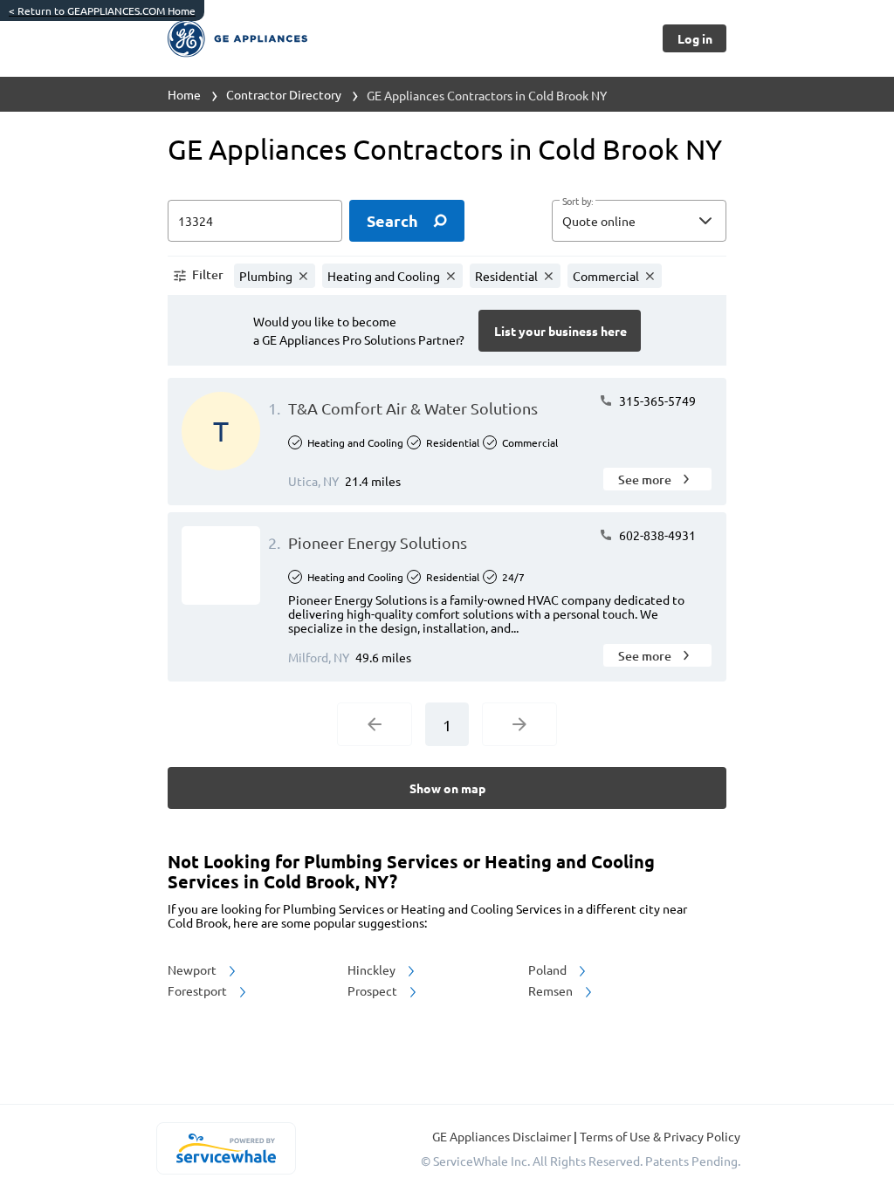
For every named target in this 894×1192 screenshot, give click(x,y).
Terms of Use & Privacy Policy (660, 1136)
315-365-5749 (656, 400)
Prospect (373, 990)
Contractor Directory (283, 94)
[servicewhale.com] (226, 1148)
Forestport (199, 990)
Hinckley (372, 969)
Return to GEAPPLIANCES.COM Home (102, 10)
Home (184, 94)
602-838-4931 (656, 535)
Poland (548, 969)
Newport (193, 969)
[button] (639, 221)
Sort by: (577, 201)
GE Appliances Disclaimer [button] (503, 1136)
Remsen (551, 990)
